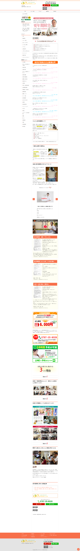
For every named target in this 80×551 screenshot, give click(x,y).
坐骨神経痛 (24, 124)
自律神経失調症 (25, 87)
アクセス (40, 11)
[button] (34, 199)
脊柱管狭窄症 (25, 104)
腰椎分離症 (24, 91)
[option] (45, 203)
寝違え (24, 110)
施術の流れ (24, 55)
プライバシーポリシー (26, 57)
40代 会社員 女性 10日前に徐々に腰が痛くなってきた (43, 487)
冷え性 (24, 108)
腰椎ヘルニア (25, 93)
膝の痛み (24, 126)
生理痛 (24, 83)
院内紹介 (55, 11)
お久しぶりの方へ (25, 42)
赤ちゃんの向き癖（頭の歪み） (26, 65)
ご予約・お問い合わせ (53, 535)
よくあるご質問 (25, 44)
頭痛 (23, 122)
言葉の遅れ (24, 69)
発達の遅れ (24, 67)
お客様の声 (42, 535)
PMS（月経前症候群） (26, 85)
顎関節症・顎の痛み (26, 89)
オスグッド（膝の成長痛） (26, 113)
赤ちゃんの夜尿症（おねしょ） (26, 72)
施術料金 (47, 11)
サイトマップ (24, 536)
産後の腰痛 (24, 74)
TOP (25, 11)
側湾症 (24, 102)
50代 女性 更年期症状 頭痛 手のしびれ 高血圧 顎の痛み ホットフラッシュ (26, 30)
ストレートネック (25, 106)
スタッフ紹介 (33, 11)
